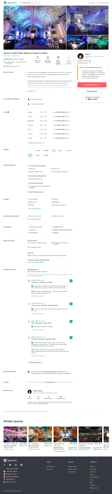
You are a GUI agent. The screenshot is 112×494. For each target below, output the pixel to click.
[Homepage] (10, 2)
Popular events (94, 488)
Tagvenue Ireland (11, 474)
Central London (15, 411)
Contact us (93, 471)
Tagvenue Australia (12, 469)
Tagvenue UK (10, 479)
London (8, 411)
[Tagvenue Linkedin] (21, 465)
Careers (92, 474)
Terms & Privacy (94, 477)
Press (91, 480)
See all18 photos (102, 42)
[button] (30, 3)
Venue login (71, 471)
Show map (9, 63)
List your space (72, 469)
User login (49, 469)
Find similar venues (90, 85)
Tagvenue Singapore (12, 476)
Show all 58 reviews (35, 362)
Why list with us (72, 466)
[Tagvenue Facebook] (10, 465)
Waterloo (22, 411)
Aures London (11, 371)
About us (92, 466)
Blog (91, 482)
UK (4, 411)
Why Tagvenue (51, 466)
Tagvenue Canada (11, 471)
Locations (92, 485)
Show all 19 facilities (35, 208)
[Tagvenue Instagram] (16, 465)
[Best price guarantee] (43, 143)
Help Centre (93, 469)
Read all (21, 59)
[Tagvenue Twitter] (4, 465)
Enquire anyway (92, 91)
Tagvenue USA (10, 482)
